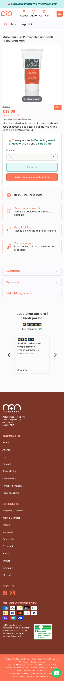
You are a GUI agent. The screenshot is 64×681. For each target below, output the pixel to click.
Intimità (6, 560)
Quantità (10, 150)
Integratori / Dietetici (12, 510)
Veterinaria (7, 568)
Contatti (6, 464)
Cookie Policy (9, 478)
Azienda (6, 450)
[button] (43, 13)
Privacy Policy (9, 471)
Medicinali (7, 532)
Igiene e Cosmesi (11, 517)
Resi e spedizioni (10, 493)
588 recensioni (30, 329)
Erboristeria (8, 546)
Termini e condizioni (12, 485)
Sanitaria (6, 553)
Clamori (6, 575)
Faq (4, 457)
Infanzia (6, 525)
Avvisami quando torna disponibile (32, 177)
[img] (32, 324)
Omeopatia (8, 539)
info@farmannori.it (37, 662)
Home (5, 442)
